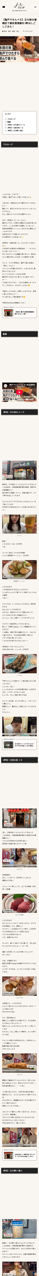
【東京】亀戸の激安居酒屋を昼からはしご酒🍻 (24, 313)
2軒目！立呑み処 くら (15, 128)
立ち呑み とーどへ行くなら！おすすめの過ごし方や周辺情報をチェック (25, 745)
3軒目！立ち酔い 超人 (15, 131)
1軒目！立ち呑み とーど (16, 125)
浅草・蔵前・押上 (13, 31)
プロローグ (11, 119)
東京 (5, 31)
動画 (9, 122)
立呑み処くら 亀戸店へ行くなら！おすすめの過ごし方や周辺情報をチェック (25, 1155)
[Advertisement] (19, 85)
